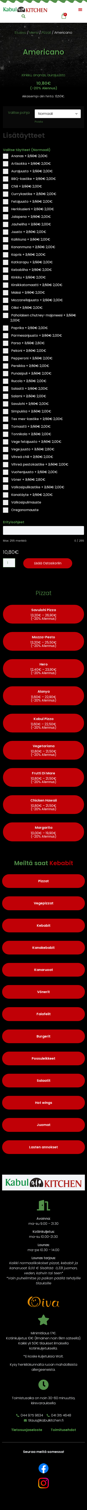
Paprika (29, 327)
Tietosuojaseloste (26, 1429)
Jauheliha (30, 224)
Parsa (27, 343)
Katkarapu (31, 262)
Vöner (27, 479)
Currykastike (33, 193)
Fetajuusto (31, 201)
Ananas (29, 156)
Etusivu (20, 32)
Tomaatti (30, 426)
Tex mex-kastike (36, 418)
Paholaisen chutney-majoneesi (43, 318)
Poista (39, 122)
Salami (28, 396)
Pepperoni (31, 358)
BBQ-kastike (33, 178)
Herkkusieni (32, 209)
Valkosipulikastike (37, 487)
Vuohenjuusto (34, 472)
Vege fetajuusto (35, 441)
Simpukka (30, 411)
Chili (26, 186)
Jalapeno (30, 216)
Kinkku (28, 277)
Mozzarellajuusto (36, 300)
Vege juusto (32, 449)
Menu (33, 32)
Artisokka (30, 163)
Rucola (28, 381)
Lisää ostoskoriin (47, 563)
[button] (80, 9)
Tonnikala (30, 434)
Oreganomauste (24, 509)
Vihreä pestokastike (39, 464)
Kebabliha (31, 269)
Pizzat (46, 32)
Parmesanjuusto (36, 335)
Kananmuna (32, 247)
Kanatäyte (31, 494)
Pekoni (28, 350)
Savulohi (29, 403)
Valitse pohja (19, 112)
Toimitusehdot (63, 1429)
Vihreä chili (31, 456)
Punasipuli (31, 373)
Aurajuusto (31, 171)
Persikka (29, 365)
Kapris (28, 254)
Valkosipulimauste (25, 502)
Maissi (27, 292)
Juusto (28, 231)
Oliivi (26, 307)
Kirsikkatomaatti (36, 284)
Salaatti (29, 388)
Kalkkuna (30, 239)
